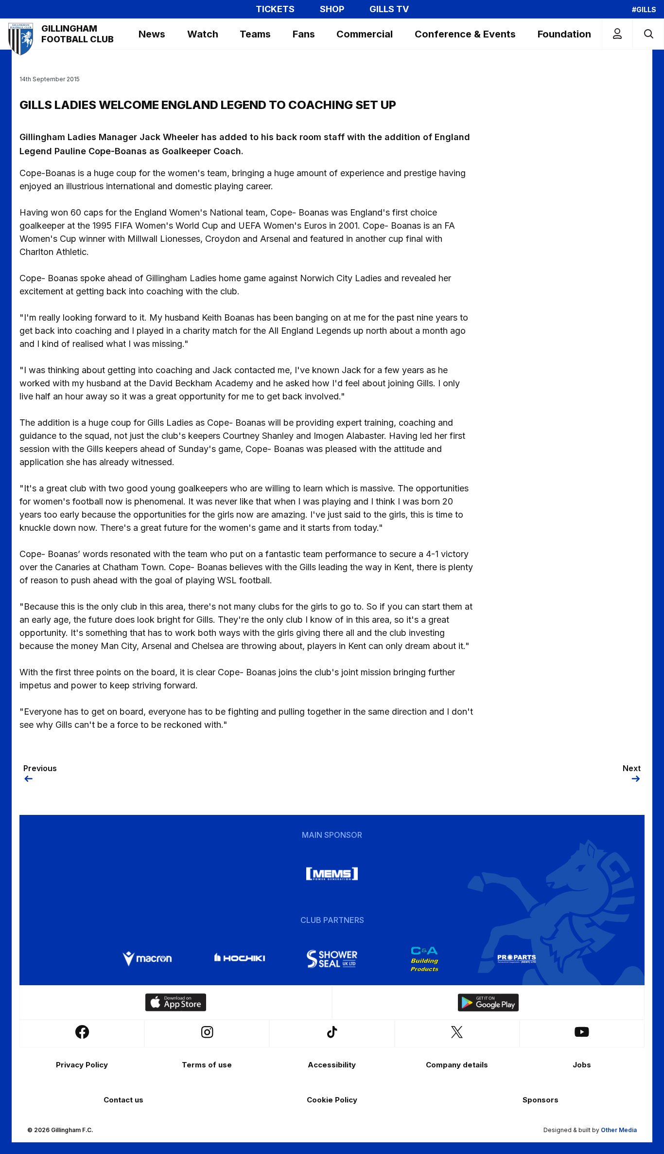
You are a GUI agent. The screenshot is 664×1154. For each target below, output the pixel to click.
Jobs (582, 1064)
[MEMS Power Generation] (332, 873)
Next (632, 768)
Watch (202, 34)
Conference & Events (465, 34)
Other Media (619, 1130)
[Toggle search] (648, 33)
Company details (457, 1064)
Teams (255, 34)
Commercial (364, 34)
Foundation (564, 34)
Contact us (123, 1099)
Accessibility (332, 1064)
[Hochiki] (239, 959)
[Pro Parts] (516, 959)
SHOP (332, 9)
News (152, 34)
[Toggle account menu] (617, 33)
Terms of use (207, 1064)
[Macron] (147, 959)
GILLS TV (389, 9)
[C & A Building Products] (424, 959)
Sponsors (541, 1099)
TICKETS (275, 9)
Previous (40, 768)
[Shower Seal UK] (332, 959)
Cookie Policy (332, 1099)
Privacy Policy (82, 1064)
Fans (304, 34)
